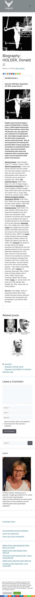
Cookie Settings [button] (7, 593)
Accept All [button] (17, 593)
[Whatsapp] (18, 74)
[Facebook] (3, 74)
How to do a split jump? (11, 534)
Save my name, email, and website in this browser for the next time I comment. (17, 424)
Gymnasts (8, 364)
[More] (20, 74)
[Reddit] (7, 74)
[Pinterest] (12, 74)
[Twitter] (5, 74)
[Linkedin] (10, 74)
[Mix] (16, 74)
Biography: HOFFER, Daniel (14, 367)
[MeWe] (14, 74)
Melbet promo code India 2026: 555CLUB (17, 561)
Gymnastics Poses (9, 522)
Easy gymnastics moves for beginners (15, 531)
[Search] (30, 443)
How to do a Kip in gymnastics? (13, 536)
